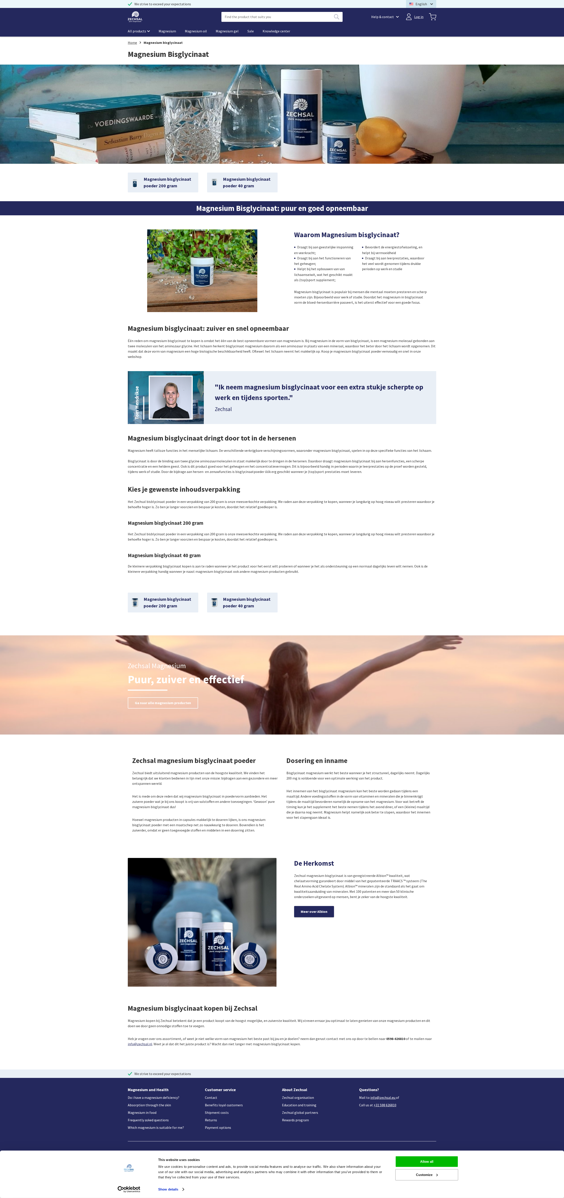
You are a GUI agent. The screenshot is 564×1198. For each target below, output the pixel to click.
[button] (421, 4)
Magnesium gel (227, 31)
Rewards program (295, 1120)
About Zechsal (294, 1089)
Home (132, 42)
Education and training (299, 1105)
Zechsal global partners (300, 1112)
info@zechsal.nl (140, 1044)
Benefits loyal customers (224, 1105)
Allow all (426, 1161)
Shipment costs (217, 1112)
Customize (424, 1174)
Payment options (218, 1127)
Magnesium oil (196, 31)
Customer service (220, 1089)
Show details (168, 1189)
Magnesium (167, 31)
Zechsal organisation (298, 1097)
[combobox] (282, 17)
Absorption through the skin (149, 1105)
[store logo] (135, 16)
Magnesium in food (142, 1112)
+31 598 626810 (385, 1105)
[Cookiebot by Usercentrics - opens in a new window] (129, 1189)
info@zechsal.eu (382, 1097)
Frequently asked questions (148, 1120)
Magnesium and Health (148, 1089)
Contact (211, 1097)
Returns (211, 1120)
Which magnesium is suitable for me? (156, 1127)
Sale (250, 31)
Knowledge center (276, 31)
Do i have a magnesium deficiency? (153, 1097)
